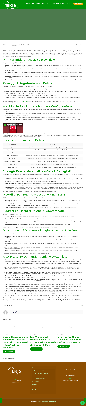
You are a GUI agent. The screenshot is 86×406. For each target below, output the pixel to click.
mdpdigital (14, 44)
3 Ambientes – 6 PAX (39, 376)
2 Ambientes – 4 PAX (39, 370)
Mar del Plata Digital (42, 401)
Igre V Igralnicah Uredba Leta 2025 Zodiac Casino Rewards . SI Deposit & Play (43, 341)
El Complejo (35, 381)
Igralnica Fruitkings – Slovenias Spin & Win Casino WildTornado (69, 340)
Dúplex (34, 368)
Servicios (34, 384)
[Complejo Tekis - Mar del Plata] (10, 4)
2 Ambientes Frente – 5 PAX (41, 373)
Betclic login (26, 101)
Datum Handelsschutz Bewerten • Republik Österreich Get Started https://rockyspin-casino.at (15, 342)
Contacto (34, 389)
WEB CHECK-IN (36, 392)
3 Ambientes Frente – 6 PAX (41, 378)
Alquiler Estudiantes (37, 386)
